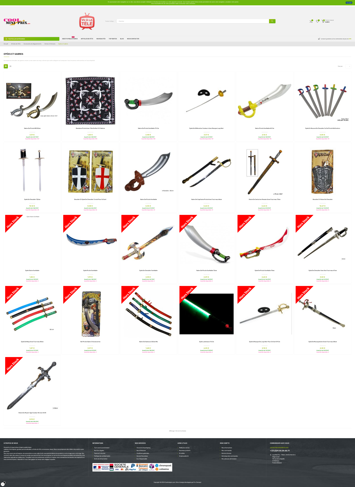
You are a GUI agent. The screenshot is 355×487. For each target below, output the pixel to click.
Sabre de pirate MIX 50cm (32, 128)
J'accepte (349, 2)
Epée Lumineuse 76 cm (206, 342)
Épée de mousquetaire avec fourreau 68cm (323, 342)
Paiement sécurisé (99, 453)
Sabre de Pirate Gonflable (148, 199)
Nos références (141, 450)
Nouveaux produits (184, 450)
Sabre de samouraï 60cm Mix (148, 342)
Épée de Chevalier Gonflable (148, 270)
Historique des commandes (230, 456)
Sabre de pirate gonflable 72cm (206, 270)
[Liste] (10, 66)
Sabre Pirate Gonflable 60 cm (264, 128)
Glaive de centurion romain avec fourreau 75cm (264, 199)
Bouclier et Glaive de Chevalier (323, 199)
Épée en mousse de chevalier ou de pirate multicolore (322, 128)
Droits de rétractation (100, 459)
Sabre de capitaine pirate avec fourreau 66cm (206, 199)
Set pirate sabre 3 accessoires (90, 342)
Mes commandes (227, 450)
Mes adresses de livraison (229, 459)
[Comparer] (311, 21)
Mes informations (227, 448)
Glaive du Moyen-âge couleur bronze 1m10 (32, 413)
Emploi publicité (184, 456)
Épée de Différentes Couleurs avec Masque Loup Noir (206, 128)
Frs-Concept (197, 482)
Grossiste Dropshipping (143, 448)
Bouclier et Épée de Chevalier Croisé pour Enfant (90, 199)
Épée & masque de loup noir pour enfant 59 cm (264, 342)
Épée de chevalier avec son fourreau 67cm (323, 270)
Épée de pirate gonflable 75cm (264, 270)
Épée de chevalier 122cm (32, 199)
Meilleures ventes (184, 448)
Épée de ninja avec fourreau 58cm (32, 342)
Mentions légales (99, 450)
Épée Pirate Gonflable (90, 270)
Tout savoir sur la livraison (101, 448)
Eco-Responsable (142, 459)
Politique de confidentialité (102, 456)
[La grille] (6, 66)
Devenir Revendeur (142, 456)
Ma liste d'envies (226, 453)
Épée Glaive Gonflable (32, 270)
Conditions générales (143, 453)
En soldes (182, 453)
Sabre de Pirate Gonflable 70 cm (148, 128)
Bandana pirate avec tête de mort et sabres (90, 128)
